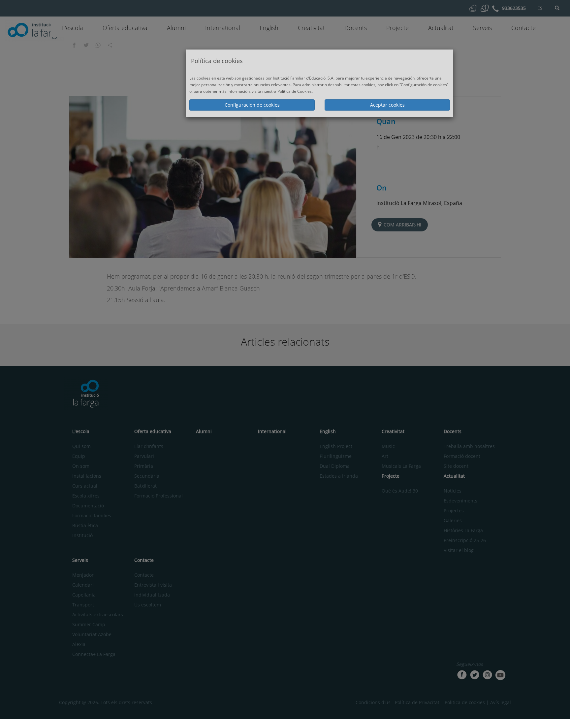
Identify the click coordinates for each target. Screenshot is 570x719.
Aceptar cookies (387, 105)
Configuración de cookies (252, 105)
